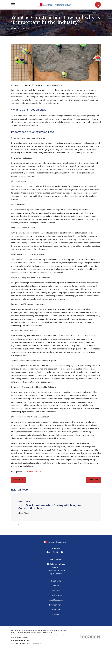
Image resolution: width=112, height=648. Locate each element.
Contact (56, 614)
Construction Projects (31, 472)
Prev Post (18, 479)
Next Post (93, 479)
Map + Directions (56, 574)
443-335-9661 (56, 552)
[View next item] (22, 524)
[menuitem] (14, 643)
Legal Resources (56, 600)
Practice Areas (56, 595)
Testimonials (56, 610)
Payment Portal (56, 605)
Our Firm (56, 590)
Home (56, 585)
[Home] (55, 4)
